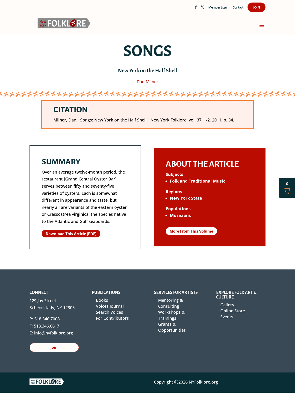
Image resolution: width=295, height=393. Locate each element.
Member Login (218, 7)
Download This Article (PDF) (71, 233)
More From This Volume (191, 231)
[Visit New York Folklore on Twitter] (202, 9)
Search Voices (109, 312)
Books (102, 300)
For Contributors (112, 318)
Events (226, 316)
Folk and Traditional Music (197, 181)
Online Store (232, 310)
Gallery (227, 304)
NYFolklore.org (203, 382)
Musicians (180, 215)
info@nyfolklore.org (53, 333)
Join (256, 7)
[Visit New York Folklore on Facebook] (195, 9)
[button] (287, 188)
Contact (238, 7)
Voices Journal (110, 306)
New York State (186, 198)
